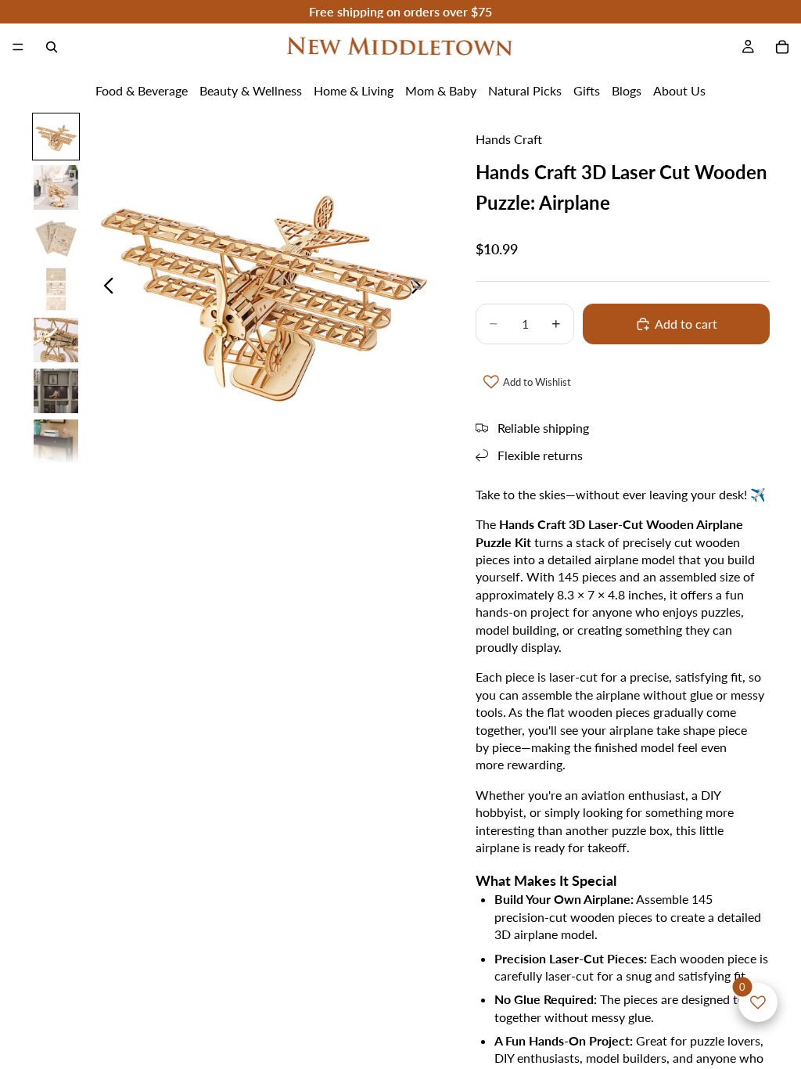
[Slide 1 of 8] (56, 136)
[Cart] (782, 47)
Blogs (626, 90)
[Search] (51, 47)
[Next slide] (420, 287)
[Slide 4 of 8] (56, 289)
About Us (679, 90)
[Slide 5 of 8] (56, 340)
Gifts (586, 90)
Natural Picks (525, 90)
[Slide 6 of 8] (56, 391)
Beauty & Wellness (250, 90)
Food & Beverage (141, 90)
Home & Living (353, 90)
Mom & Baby (440, 90)
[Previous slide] (104, 287)
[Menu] (18, 47)
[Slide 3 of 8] (56, 238)
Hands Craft (509, 138)
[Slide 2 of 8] (56, 187)
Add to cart (686, 323)
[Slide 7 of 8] (56, 441)
